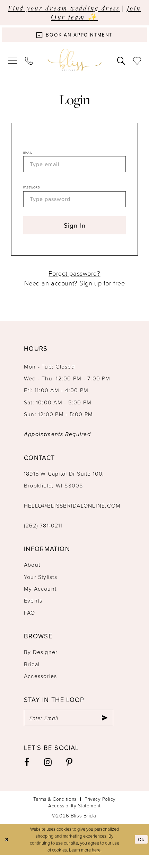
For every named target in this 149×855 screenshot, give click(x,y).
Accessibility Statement (74, 805)
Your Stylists (40, 577)
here (96, 850)
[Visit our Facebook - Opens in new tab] (27, 762)
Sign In (75, 225)
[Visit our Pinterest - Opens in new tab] (69, 762)
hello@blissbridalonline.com (72, 505)
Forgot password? (74, 273)
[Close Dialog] (6, 839)
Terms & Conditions (55, 799)
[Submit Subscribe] (104, 718)
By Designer (41, 652)
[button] (12, 60)
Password (31, 187)
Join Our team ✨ (96, 12)
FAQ (29, 612)
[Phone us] (29, 60)
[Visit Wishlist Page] (137, 60)
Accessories (40, 676)
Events (33, 600)
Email (27, 152)
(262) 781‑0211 (43, 525)
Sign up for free (102, 283)
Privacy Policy (100, 799)
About (32, 564)
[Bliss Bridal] (75, 60)
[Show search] (121, 60)
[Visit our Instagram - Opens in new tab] (48, 762)
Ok (141, 839)
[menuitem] (12, 60)
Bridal (32, 664)
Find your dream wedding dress (64, 8)
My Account (40, 588)
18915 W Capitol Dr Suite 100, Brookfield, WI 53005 (64, 479)
